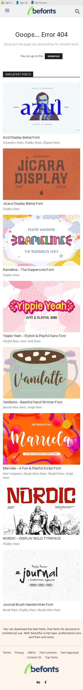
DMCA (32, 652)
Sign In (7, 2)
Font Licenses (48, 652)
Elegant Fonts (51, 142)
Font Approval (70, 652)
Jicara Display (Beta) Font (23, 203)
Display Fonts (33, 142)
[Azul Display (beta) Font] (41, 108)
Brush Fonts (10, 610)
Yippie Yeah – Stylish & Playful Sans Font (34, 336)
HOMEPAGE (54, 56)
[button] (77, 12)
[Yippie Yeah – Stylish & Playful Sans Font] (41, 306)
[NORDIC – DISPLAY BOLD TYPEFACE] (41, 509)
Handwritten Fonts (14, 407)
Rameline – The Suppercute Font (28, 270)
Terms (7, 652)
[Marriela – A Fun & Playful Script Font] (41, 439)
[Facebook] (45, 682)
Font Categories (12, 473)
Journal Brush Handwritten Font (28, 604)
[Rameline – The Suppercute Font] (41, 240)
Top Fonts (51, 657)
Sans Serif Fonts (31, 341)
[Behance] (38, 682)
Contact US (34, 657)
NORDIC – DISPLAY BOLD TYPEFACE (32, 538)
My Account (41, 2)
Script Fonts (35, 407)
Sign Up (22, 2)
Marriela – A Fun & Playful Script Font (32, 468)
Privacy (19, 652)
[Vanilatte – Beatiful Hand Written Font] (41, 372)
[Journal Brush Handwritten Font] (41, 575)
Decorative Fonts (13, 142)
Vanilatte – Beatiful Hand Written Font (32, 402)
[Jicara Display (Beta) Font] (41, 174)
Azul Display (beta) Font (21, 137)
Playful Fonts (11, 341)
